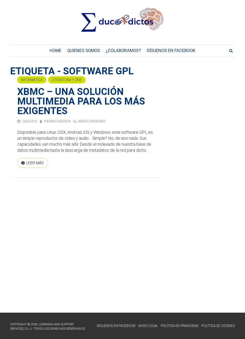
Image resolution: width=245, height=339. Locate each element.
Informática (32, 80)
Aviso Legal (148, 326)
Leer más (35, 163)
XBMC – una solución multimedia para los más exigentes (81, 101)
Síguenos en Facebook (171, 50)
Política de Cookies (218, 326)
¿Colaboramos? (123, 50)
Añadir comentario (92, 121)
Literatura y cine (67, 80)
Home (55, 50)
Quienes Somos (83, 50)
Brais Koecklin (60, 121)
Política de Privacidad (180, 326)
